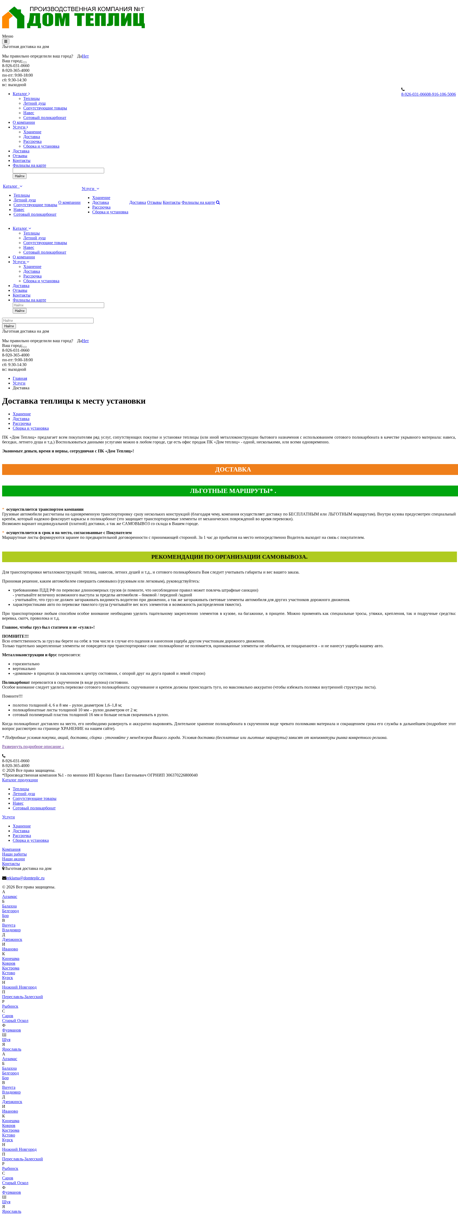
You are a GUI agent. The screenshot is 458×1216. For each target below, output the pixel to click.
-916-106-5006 (442, 94)
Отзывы (20, 155)
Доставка (31, 136)
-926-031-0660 (415, 94)
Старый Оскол (15, 1020)
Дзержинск (12, 939)
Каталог (20, 93)
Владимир (11, 930)
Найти (19, 176)
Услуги (20, 127)
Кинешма (10, 958)
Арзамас (9, 896)
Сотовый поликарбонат (44, 117)
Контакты (21, 160)
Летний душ (34, 103)
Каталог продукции (20, 780)
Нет (85, 56)
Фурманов (11, 1030)
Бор (5, 915)
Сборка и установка (41, 146)
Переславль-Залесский (22, 996)
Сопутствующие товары (45, 108)
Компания (11, 849)
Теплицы (31, 98)
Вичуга (8, 925)
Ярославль (11, 1049)
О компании (24, 122)
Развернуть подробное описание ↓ (33, 746)
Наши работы (14, 854)
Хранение (32, 132)
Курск (7, 977)
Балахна (9, 906)
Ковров (8, 963)
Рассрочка (32, 141)
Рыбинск (10, 1006)
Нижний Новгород (19, 987)
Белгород (10, 911)
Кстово (8, 973)
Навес (28, 113)
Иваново (10, 949)
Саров (7, 1016)
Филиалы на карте (29, 165)
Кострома (10, 968)
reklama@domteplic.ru (25, 878)
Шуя (6, 1039)
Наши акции (13, 859)
